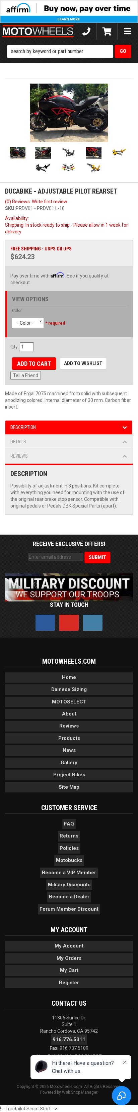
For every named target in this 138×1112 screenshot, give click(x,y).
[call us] (86, 31)
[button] (69, 51)
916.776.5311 (69, 1039)
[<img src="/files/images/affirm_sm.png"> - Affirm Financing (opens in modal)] (69, 11)
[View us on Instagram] (92, 623)
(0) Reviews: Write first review (36, 201)
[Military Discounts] (69, 587)
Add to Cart (34, 363)
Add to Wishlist (83, 363)
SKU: (10, 208)
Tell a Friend (25, 375)
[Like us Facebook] (45, 623)
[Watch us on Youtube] (69, 623)
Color (17, 310)
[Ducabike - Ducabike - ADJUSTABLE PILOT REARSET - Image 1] (69, 113)
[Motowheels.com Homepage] (38, 31)
